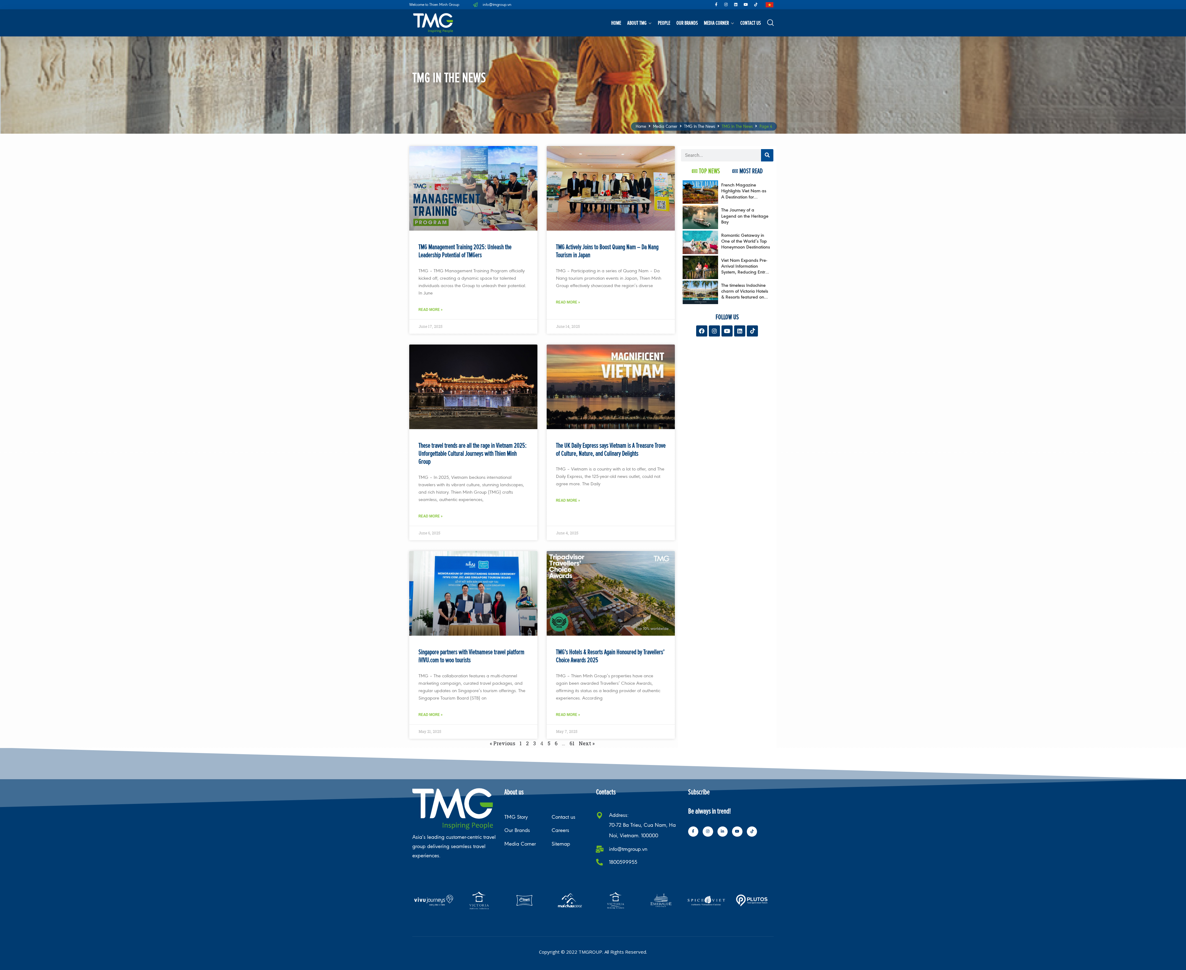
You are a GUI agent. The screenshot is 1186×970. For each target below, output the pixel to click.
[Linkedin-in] (722, 831)
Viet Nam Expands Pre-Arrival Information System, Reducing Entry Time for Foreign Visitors (745, 269)
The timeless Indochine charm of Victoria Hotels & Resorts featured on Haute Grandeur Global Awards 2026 (745, 297)
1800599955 (623, 862)
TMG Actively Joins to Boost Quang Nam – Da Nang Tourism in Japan (607, 251)
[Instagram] (726, 4)
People (664, 22)
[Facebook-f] (716, 4)
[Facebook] (701, 331)
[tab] (706, 170)
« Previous (502, 743)
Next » (587, 743)
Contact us (750, 22)
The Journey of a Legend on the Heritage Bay (744, 215)
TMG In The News (699, 126)
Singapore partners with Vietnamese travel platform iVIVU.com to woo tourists (471, 656)
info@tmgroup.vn (628, 849)
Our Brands (687, 22)
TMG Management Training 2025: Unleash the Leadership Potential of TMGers (464, 251)
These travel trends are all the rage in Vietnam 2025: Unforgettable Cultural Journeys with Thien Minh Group (472, 453)
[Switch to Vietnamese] (769, 4)
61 (572, 743)
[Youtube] (746, 4)
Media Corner (716, 22)
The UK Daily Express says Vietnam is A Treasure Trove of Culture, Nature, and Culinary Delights (611, 449)
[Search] (767, 155)
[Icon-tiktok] (756, 4)
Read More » (430, 309)
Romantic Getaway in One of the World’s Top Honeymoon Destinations (745, 241)
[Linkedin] (736, 4)
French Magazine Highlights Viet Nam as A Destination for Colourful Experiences (743, 194)
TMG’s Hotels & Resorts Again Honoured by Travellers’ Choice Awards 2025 (610, 656)
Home (616, 22)
